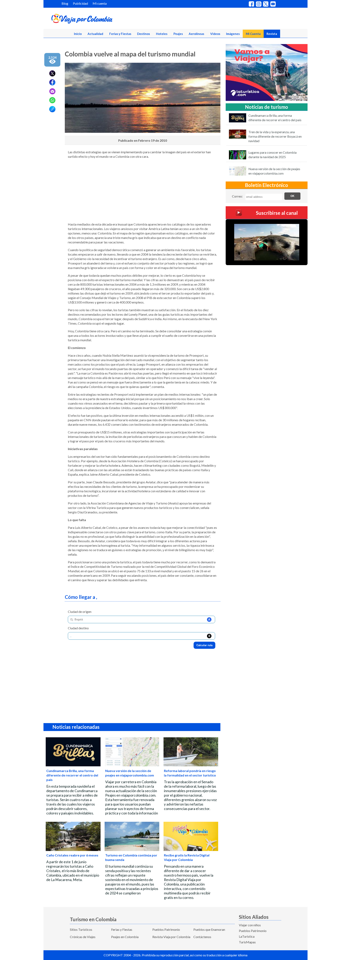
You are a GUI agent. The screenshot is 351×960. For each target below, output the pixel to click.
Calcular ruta (204, 645)
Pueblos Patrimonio (166, 929)
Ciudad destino (78, 628)
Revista (271, 34)
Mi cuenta (100, 3)
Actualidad (95, 34)
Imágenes (233, 34)
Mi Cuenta (253, 34)
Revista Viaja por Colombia (171, 937)
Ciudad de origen (79, 611)
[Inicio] (101, 19)
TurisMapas (247, 942)
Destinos (143, 34)
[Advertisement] (142, 190)
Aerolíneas (196, 34)
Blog (65, 3)
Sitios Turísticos (81, 929)
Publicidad (80, 3)
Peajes (178, 34)
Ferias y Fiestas (120, 34)
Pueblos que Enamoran (209, 929)
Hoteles (161, 34)
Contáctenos (202, 937)
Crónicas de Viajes (82, 937)
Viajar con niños (250, 925)
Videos (215, 34)
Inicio (78, 34)
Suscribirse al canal (277, 213)
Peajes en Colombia (125, 937)
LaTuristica (247, 936)
